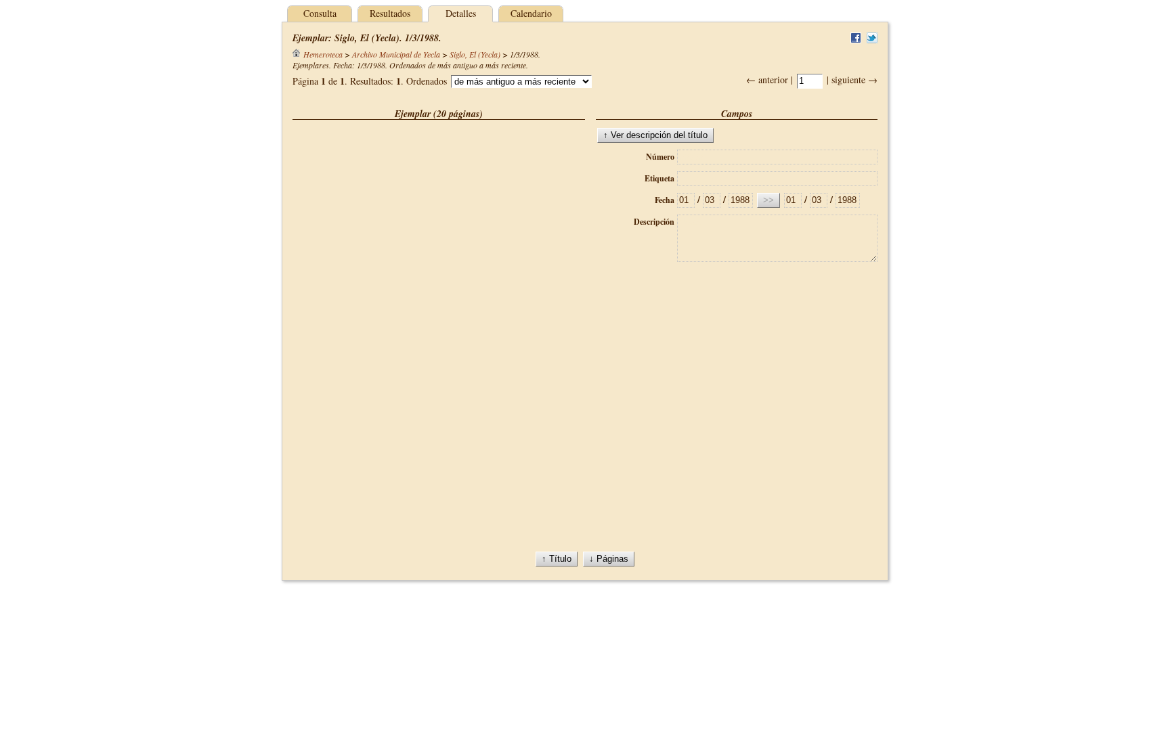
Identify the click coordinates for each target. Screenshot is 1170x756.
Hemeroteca (323, 54)
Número (660, 156)
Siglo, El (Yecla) (475, 54)
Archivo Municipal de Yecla (396, 54)
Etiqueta (659, 178)
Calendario (531, 13)
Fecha (664, 200)
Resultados (390, 13)
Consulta (320, 13)
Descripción (654, 221)
